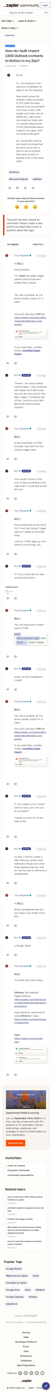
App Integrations (26, 1365)
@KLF (20, 263)
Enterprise (26, 1356)
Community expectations (20, 1175)
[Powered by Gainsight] (26, 1316)
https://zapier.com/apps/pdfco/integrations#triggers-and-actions (30, 321)
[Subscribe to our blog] (31, 1373)
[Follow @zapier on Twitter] (37, 1373)
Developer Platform (26, 1341)
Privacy (40, 1388)
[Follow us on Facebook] (20, 1373)
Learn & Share (26, 20)
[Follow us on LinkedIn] (26, 1373)
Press (26, 1346)
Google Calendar (15, 1297)
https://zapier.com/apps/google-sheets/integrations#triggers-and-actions (30, 1003)
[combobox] (26, 12)
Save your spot (15, 1143)
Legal (31, 1388)
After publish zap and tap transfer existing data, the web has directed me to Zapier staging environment (24, 1230)
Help (26, 1337)
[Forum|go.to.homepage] (20, 5)
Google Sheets (14, 1268)
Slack (28, 1289)
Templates (26, 1360)
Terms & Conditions (14, 1322)
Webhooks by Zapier (17, 1275)
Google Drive (13, 1289)
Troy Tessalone (21, 255)
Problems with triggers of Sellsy (20, 1219)
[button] (45, 5)
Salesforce (11, 1304)
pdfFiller (37, 179)
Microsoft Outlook (18, 179)
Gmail (36, 1275)
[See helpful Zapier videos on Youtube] (42, 1373)
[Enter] (4, 12)
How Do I (10, 35)
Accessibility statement (36, 1322)
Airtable (33, 1297)
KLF (18, 75)
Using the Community (18, 1170)
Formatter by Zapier (16, 1282)
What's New (8, 28)
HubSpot (40, 1289)
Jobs (26, 1351)
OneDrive (14, 172)
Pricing (26, 1332)
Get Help (6, 20)
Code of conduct (16, 1165)
